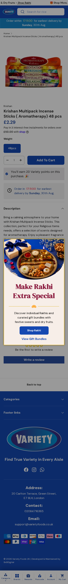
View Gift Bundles (34, 339)
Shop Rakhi (34, 330)
